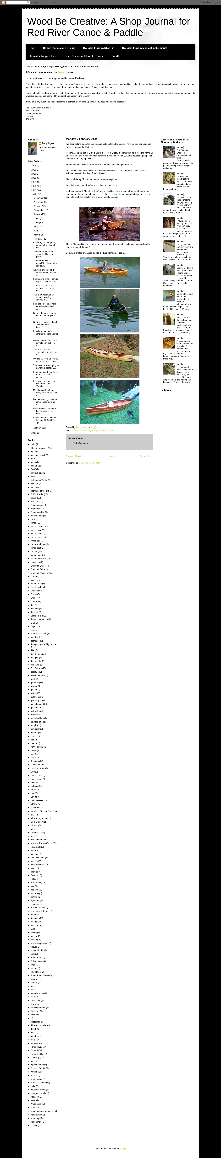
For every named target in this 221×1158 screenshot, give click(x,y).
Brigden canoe (37, 505)
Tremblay (35, 1057)
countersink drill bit (39, 587)
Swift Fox (35, 1011)
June (36, 222)
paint (33, 868)
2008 (34, 433)
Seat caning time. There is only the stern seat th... (45, 280)
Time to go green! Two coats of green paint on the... (45, 288)
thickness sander (39, 1025)
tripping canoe (37, 1064)
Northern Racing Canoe (41, 843)
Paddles (116, 56)
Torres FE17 (36, 1047)
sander (34, 936)
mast (33, 815)
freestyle (96, 430)
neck (33, 836)
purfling (34, 897)
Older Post (146, 456)
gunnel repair (37, 704)
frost (33, 679)
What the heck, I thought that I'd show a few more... (44, 411)
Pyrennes (35, 900)
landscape (35, 782)
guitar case (36, 697)
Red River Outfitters (40, 911)
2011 (34, 186)
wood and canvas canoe (42, 1111)
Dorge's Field (37, 616)
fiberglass (35, 641)
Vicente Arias (37, 1079)
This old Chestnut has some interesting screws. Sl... (43, 297)
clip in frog (35, 580)
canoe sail (35, 541)
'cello (33, 444)
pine (32, 886)
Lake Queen (36, 779)
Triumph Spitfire (38, 1068)
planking (34, 890)
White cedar (36, 1104)
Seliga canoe (37, 961)
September (39, 210)
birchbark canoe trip (40, 491)
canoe (33, 523)
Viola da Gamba (38, 1082)
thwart (33, 1032)
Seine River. (36, 957)
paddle (34, 861)
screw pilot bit (37, 950)
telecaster (35, 1022)
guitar (33, 693)
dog (32, 605)
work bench (36, 1122)
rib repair (35, 918)
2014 (34, 174)
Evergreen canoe (38, 633)
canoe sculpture (38, 544)
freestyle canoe (38, 675)
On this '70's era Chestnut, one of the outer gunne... (46, 360)
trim (32, 1061)
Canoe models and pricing (59, 48)
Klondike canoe (38, 764)
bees (33, 476)
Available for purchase (43, 56)
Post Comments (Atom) (90, 463)
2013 (34, 178)
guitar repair (36, 700)
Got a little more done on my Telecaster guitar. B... (44, 315)
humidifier (35, 729)
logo (32, 793)
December (39, 198)
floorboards (36, 661)
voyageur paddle (38, 1093)
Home (110, 456)
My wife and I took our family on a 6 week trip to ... (45, 393)
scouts (34, 947)
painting (34, 872)
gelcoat (34, 686)
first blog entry (37, 654)
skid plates (36, 972)
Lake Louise (36, 775)
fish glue (35, 657)
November (39, 202)
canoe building (37, 526)
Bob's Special (37, 494)
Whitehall (35, 1107)
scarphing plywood (39, 943)
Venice (34, 1075)
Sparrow (34, 979)
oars (33, 850)
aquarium (35, 451)
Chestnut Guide (38, 569)
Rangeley (35, 904)
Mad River (35, 807)
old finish (35, 854)
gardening (35, 682)
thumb (33, 1029)
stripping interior (38, 1007)
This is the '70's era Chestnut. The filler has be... (45, 352)
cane (33, 519)
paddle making (37, 864)
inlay (33, 740)
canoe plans (79, 430)
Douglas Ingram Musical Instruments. (145, 48)
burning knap (37, 516)
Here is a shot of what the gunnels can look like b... (45, 343)
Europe (34, 630)
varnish (34, 1072)
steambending (37, 993)
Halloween (35, 714)
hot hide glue (37, 722)
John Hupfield (37, 747)
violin (33, 1086)
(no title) (180, 147)
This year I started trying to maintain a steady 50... (46, 366)
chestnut (35, 562)
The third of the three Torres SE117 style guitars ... (43, 254)
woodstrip (35, 1118)
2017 (34, 165)
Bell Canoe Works (39, 480)
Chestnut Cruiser (38, 566)
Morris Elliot (36, 832)
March (37, 235)
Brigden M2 (36, 508)
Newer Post (73, 456)
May (36, 226)
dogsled (34, 612)
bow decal (35, 501)
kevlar (33, 757)
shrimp (34, 968)
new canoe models (39, 839)
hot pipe (34, 725)
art (32, 458)
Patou (33, 879)
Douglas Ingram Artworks (98, 48)
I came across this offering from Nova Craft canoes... (45, 374)
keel (32, 754)
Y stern (34, 1125)
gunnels (34, 707)
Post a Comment (80, 443)
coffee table (36, 583)
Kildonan (35, 761)
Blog (32, 48)
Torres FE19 (36, 1050)
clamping (35, 576)
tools (33, 1040)
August (37, 214)
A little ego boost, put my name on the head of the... (45, 245)
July (36, 218)
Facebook (62, 72)
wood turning (36, 1115)
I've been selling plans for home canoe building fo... (45, 402)
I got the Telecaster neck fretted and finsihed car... (44, 306)
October (38, 206)
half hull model (37, 711)
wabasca (35, 1097)
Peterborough (37, 882)
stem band (35, 1000)
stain (33, 989)
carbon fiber (36, 555)
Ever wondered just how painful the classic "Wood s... (44, 383)
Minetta (34, 825)
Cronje (34, 594)
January (38, 428)
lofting (33, 789)
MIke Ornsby (37, 822)
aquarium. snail (38, 455)
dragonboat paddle (39, 619)
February (38, 239)
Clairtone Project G (39, 573)
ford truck (35, 665)
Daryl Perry (36, 601)
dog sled (35, 608)
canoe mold (36, 530)
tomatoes (35, 1036)
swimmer (35, 1014)
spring (33, 986)
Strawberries (36, 1004)
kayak (33, 750)
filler (32, 650)
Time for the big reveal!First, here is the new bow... (45, 263)
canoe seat (36, 548)
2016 (34, 170)
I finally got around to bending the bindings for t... (45, 334)
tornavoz (35, 1043)
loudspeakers (37, 800)
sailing (34, 932)
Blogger (122, 1148)
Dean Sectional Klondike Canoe (84, 56)
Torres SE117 (37, 1054)
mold (33, 829)
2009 (34, 194)
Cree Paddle (36, 591)
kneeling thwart (38, 768)
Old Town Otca (37, 857)
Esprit (33, 626)
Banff (33, 469)
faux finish (35, 637)
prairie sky (35, 893)
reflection (35, 914)
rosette (34, 922)
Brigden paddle (37, 512)
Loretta (34, 797)
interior (34, 743)
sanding (34, 939)
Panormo (35, 875)
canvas (34, 551)
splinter (34, 982)
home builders (107, 430)
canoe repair (36, 537)
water (33, 1100)
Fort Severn (36, 668)
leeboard (35, 786)
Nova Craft (36, 847)
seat (33, 954)
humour (34, 732)
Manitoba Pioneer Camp (42, 811)
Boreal (34, 498)
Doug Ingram (48, 143)
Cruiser (34, 598)
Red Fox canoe (38, 907)
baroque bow (36, 473)
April (36, 231)
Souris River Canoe (40, 975)
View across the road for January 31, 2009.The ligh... (44, 420)
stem (33, 997)
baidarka (35, 466)
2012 (34, 182)
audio (33, 462)
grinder (34, 689)
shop (33, 965)
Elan (88, 430)
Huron (33, 736)
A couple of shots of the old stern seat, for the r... (44, 272)
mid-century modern (40, 818)
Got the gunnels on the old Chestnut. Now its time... (45, 324)
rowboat (34, 925)
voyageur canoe (38, 1089)
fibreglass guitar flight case (43, 644)
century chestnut (38, 558)
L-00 (33, 772)
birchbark (35, 487)
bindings (34, 483)
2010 (34, 190)
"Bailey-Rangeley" (39, 448)
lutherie (34, 804)
